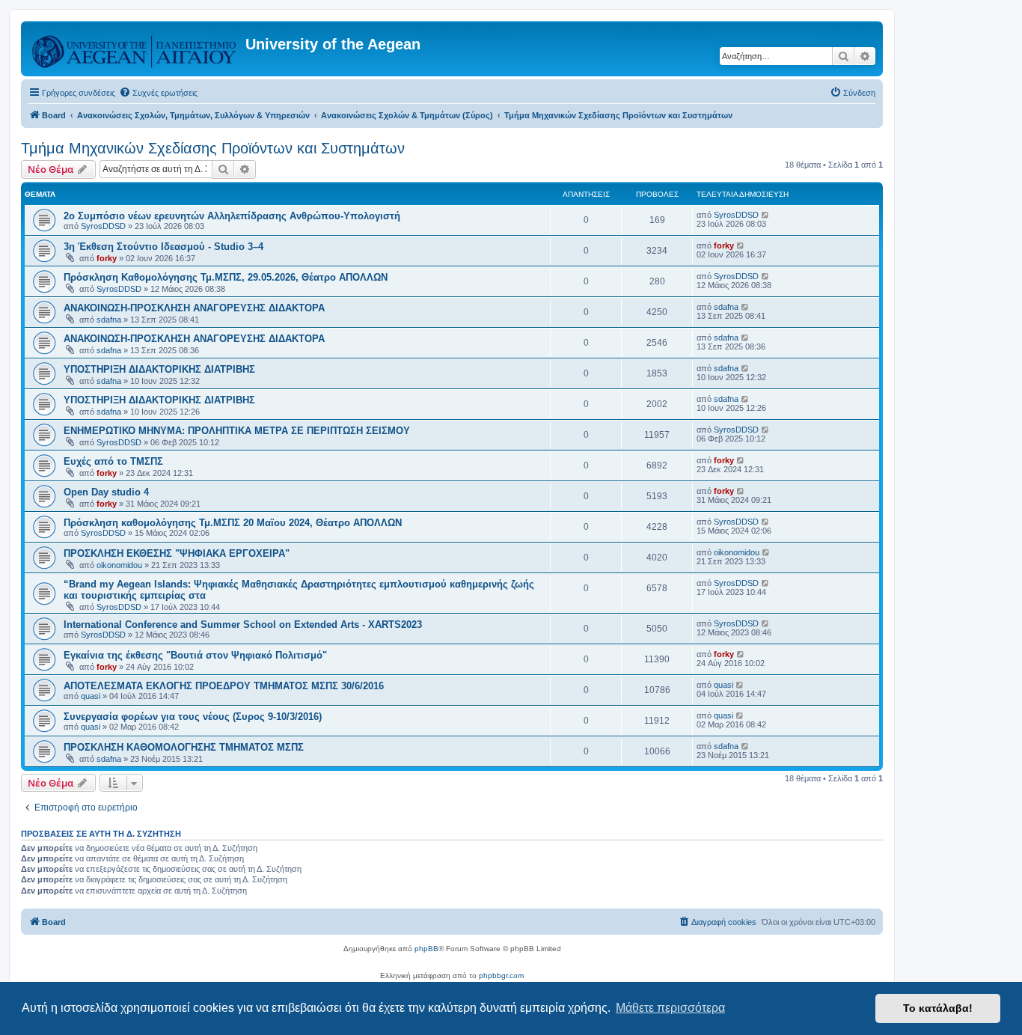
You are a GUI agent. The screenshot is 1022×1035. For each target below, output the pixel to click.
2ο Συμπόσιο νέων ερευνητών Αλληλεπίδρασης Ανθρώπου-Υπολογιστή (232, 216)
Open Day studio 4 (106, 492)
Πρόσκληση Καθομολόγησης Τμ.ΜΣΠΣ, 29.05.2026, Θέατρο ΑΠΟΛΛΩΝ (226, 277)
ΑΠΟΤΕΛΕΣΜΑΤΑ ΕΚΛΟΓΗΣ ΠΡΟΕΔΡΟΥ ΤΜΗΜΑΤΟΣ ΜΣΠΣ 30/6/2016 (224, 685)
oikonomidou (119, 565)
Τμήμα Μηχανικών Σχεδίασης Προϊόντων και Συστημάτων (213, 148)
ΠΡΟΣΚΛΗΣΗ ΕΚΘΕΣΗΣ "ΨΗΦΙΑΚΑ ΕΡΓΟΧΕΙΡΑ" (177, 553)
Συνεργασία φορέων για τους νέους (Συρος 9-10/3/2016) (193, 716)
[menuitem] (158, 93)
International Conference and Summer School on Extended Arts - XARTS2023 (243, 624)
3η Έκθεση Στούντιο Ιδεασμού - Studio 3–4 (163, 246)
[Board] (135, 49)
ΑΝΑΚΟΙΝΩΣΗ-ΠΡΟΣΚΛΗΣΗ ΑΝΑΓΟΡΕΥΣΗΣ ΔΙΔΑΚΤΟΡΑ (194, 308)
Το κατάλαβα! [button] (938, 1008)
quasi (90, 695)
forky (107, 258)
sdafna (109, 319)
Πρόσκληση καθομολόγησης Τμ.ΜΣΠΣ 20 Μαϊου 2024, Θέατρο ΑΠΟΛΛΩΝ (233, 522)
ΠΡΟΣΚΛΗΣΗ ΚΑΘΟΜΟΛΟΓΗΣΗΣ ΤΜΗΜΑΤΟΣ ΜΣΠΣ (184, 747)
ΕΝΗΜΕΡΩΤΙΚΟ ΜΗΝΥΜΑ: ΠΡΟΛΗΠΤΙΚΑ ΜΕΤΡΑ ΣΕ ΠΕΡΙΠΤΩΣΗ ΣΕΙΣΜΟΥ (237, 430)
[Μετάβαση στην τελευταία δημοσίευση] (766, 214)
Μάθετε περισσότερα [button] (670, 1007)
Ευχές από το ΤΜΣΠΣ (113, 461)
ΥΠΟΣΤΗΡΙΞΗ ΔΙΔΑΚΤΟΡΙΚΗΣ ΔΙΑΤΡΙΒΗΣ (159, 369)
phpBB (426, 948)
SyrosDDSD (103, 226)
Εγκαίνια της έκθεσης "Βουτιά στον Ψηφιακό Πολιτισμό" (195, 655)
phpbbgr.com (501, 975)
